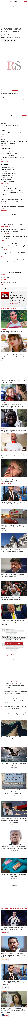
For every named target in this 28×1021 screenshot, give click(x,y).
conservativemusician (7, 264)
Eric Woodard (4, 145)
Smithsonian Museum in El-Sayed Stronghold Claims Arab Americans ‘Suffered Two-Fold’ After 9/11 (14, 792)
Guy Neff (3, 279)
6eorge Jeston (4, 269)
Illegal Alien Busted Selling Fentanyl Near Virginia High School (14, 875)
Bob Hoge (3, 530)
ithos (2, 196)
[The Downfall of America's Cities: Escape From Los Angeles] (14, 754)
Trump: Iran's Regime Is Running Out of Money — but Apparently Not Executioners (14, 848)
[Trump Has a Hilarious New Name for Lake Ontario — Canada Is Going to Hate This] (14, 611)
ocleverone (4, 249)
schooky (24, 115)
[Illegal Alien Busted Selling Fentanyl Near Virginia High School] (14, 865)
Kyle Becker (3, 601)
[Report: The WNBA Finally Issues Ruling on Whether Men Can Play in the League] (14, 588)
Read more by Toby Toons (21, 305)
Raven (2, 240)
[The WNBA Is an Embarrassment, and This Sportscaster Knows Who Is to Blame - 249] (14, 918)
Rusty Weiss (14, 795)
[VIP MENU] (25, 1)
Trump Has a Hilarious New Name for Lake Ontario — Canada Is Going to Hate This (12, 621)
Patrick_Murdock (5, 226)
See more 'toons (14, 303)
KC (2, 257)
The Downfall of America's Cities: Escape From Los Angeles (14, 764)
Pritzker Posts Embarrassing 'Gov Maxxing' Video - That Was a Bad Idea (12, 575)
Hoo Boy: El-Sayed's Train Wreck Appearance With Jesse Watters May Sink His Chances (13, 503)
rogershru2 (4, 210)
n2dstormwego (5, 233)
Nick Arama (3, 506)
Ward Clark (14, 741)
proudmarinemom (5, 161)
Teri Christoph (4, 555)
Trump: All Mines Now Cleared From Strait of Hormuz (14, 738)
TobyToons (5, 34)
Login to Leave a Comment (14, 643)
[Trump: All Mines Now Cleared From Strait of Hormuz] (14, 728)
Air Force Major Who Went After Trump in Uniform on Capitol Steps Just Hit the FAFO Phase (13, 551)
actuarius (3, 203)
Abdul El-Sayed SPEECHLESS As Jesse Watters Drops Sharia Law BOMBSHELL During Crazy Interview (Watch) (13, 955)
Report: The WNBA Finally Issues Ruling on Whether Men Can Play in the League (13, 598)
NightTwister (4, 274)
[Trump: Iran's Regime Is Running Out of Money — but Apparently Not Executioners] (14, 837)
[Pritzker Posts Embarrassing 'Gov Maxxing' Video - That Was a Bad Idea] (14, 565)
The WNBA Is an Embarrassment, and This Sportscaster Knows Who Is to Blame (13, 928)
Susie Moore (14, 824)
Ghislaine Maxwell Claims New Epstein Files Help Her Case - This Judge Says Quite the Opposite (14, 820)
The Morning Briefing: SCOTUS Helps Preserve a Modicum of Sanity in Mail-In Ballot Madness (13, 1010)
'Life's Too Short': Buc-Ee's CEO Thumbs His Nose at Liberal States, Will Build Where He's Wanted (13, 526)
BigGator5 (3, 284)
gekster (3, 136)
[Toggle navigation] (2, 1)
